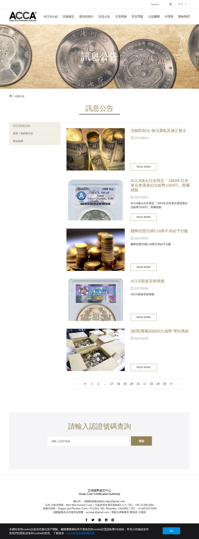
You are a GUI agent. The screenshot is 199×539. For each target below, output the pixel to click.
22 (144, 383)
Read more (144, 166)
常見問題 (137, 16)
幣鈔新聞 (18, 141)
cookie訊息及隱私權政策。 (81, 533)
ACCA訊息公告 (21, 125)
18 (118, 383)
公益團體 (154, 16)
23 (151, 383)
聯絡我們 (184, 16)
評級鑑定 (68, 16)
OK (171, 530)
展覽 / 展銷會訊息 (23, 133)
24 (158, 383)
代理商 (169, 16)
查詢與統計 (86, 16)
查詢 (141, 441)
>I (171, 383)
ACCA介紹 (51, 16)
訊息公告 (104, 16)
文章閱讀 (121, 16)
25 (164, 383)
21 (138, 383)
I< (85, 383)
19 (125, 383)
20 (131, 383)
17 (111, 383)
